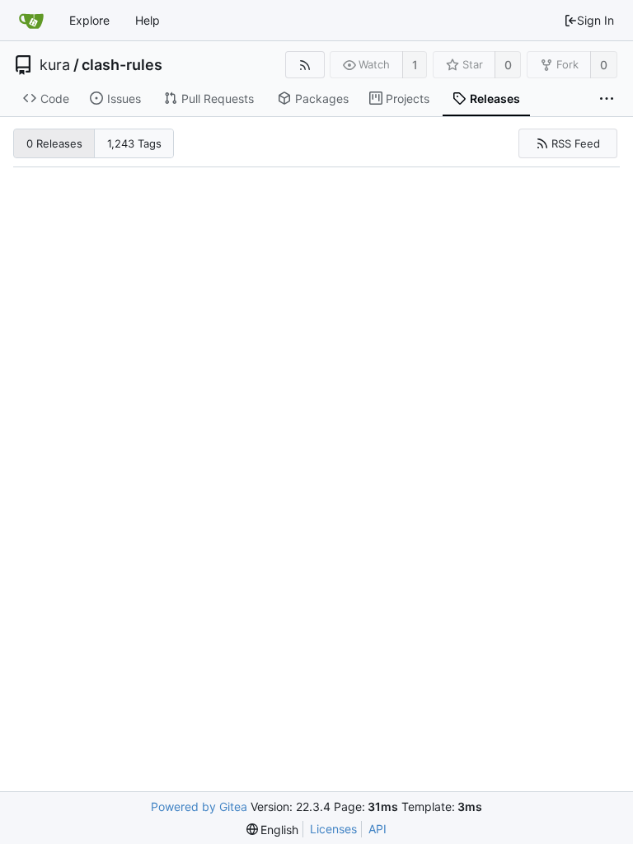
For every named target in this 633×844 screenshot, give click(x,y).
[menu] (272, 830)
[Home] (31, 20)
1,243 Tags (134, 143)
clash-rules (122, 65)
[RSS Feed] (304, 64)
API (377, 829)
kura (55, 65)
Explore (89, 20)
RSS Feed (575, 143)
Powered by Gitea (199, 806)
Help (147, 20)
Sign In (595, 20)
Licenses (333, 829)
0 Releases (54, 143)
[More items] (606, 99)
